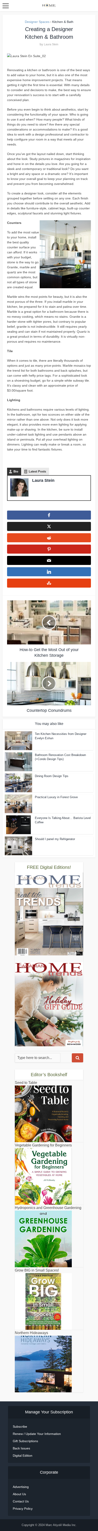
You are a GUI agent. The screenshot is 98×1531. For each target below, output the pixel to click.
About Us (19, 1494)
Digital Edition (22, 1455)
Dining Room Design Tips (51, 776)
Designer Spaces (37, 22)
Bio (15, 471)
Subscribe (20, 1426)
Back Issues (21, 1448)
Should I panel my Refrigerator (55, 839)
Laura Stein (51, 44)
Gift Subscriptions (25, 1441)
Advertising (21, 1487)
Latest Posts (37, 471)
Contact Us (21, 1501)
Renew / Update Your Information (37, 1434)
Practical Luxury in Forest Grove (56, 797)
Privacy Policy (23, 1508)
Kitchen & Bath (62, 22)
